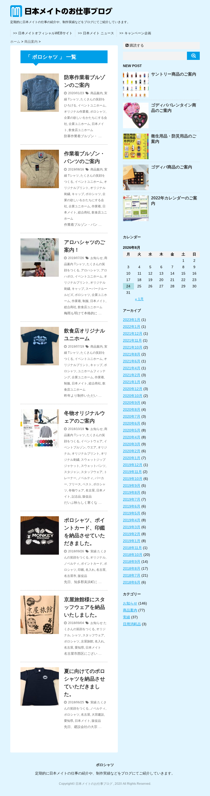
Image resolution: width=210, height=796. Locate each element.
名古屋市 (70, 576)
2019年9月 (131, 485)
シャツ (76, 635)
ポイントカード (91, 563)
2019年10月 (132, 479)
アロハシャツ (90, 270)
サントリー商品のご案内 (173, 74)
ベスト (87, 484)
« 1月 (139, 299)
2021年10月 (132, 347)
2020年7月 (131, 416)
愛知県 (79, 647)
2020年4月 (131, 437)
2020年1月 (131, 458)
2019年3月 (131, 527)
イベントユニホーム (92, 105)
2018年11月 (132, 548)
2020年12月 (132, 389)
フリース (75, 484)
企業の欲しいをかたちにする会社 (85, 200)
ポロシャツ (98, 111)
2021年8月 (131, 354)
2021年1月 (131, 382)
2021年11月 (132, 340)
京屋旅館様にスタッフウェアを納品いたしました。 (84, 607)
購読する (136, 45)
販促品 (87, 496)
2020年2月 (131, 451)
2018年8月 (131, 568)
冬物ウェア (76, 490)
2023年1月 (131, 320)
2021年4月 (131, 368)
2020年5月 (131, 430)
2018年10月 (132, 555)
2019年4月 (131, 520)
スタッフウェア (91, 472)
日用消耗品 (132, 624)
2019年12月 (132, 465)
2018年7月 (131, 575)
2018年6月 (131, 582)
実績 (93, 551)
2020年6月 (131, 423)
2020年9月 (131, 403)
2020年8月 (131, 409)
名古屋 (90, 490)
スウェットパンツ (93, 466)
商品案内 (96, 93)
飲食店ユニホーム (81, 130)
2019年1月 (131, 541)
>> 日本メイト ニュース (96, 33)
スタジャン (71, 472)
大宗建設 (98, 714)
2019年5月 (131, 513)
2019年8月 (131, 492)
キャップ (78, 194)
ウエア (91, 447)
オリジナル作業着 (76, 111)
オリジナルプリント (85, 453)
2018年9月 (131, 562)
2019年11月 (132, 472)
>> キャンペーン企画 (135, 33)
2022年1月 (131, 327)
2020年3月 (131, 444)
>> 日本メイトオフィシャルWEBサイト (42, 33)
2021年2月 (131, 375)
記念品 (76, 496)
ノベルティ (85, 478)
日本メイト (98, 301)
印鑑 (81, 570)
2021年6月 (131, 361)
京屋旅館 (87, 641)
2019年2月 (131, 534)
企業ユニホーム (79, 124)
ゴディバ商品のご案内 (171, 167)
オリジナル (98, 557)
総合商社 (84, 212)
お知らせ (96, 258)
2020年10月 (132, 396)
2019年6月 (131, 506)
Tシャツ (73, 99)
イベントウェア (91, 441)
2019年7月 (131, 499)
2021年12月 (132, 333)
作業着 (96, 206)
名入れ (90, 570)
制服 (85, 301)
